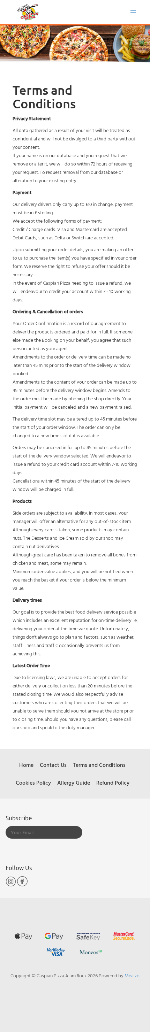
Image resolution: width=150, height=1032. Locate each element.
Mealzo (132, 975)
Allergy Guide (73, 782)
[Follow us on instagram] (11, 884)
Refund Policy (112, 782)
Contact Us (53, 765)
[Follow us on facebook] (22, 884)
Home (26, 765)
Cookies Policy (33, 782)
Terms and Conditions (99, 765)
